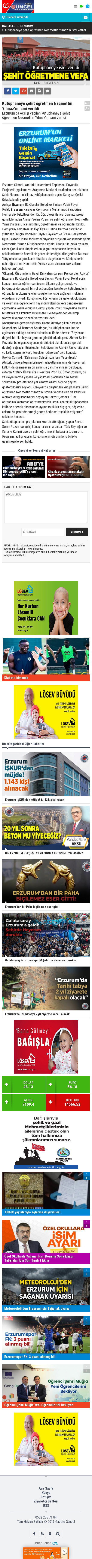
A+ (87, 103)
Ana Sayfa (46, 1488)
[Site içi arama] (58, 1533)
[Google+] (23, 91)
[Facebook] (7, 91)
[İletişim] (86, 17)
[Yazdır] (39, 91)
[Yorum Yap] (47, 91)
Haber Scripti (42, 1543)
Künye (46, 1493)
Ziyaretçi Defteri (46, 1501)
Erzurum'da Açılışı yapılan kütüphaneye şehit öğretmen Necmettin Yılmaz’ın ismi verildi (36, 115)
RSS (46, 1506)
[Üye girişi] (50, 1533)
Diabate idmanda (17, 17)
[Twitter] (15, 91)
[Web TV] (81, 6)
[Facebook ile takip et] (34, 1533)
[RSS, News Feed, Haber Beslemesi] (42, 1533)
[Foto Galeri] (87, 6)
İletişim (46, 1497)
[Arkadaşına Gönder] (31, 91)
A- (87, 108)
